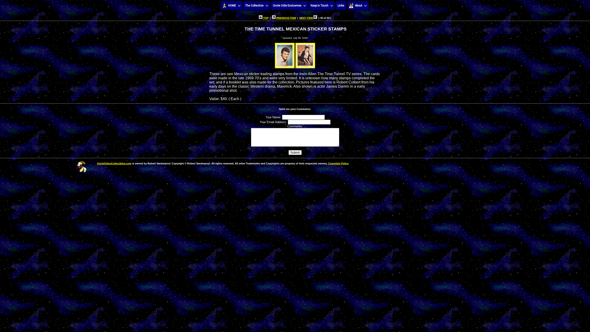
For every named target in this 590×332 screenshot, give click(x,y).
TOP (265, 18)
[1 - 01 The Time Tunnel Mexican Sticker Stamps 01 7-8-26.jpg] (285, 54)
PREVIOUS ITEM (286, 18)
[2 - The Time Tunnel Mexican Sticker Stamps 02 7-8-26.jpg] (305, 54)
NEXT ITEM (306, 18)
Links (341, 5)
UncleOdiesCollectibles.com (114, 163)
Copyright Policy (338, 163)
